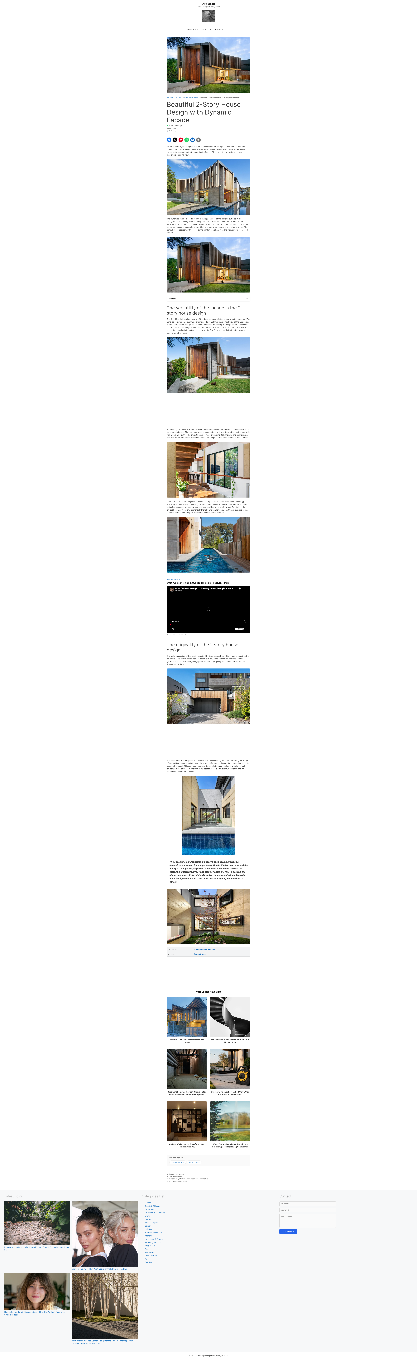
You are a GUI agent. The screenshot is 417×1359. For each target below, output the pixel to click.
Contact (225, 1356)
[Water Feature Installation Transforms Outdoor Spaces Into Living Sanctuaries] (230, 1121)
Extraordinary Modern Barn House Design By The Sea (188, 1179)
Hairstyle (148, 1229)
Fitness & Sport (151, 1222)
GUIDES (206, 30)
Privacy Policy (215, 1356)
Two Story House (194, 1162)
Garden (148, 1226)
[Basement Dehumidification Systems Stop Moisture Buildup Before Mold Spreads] (187, 1069)
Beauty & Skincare (153, 1206)
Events (148, 1216)
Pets (147, 1249)
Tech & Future (151, 1256)
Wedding (148, 1262)
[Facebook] (169, 140)
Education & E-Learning (155, 1213)
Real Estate (150, 1252)
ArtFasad (208, 3)
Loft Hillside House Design (178, 1181)
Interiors (148, 1236)
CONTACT (219, 30)
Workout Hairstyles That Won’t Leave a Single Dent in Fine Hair (99, 1269)
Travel (147, 1259)
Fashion (148, 1219)
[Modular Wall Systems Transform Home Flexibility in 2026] (187, 1121)
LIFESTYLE (191, 30)
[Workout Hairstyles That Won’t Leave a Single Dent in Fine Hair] (105, 1234)
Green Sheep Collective (204, 949)
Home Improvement (191, 98)
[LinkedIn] (192, 140)
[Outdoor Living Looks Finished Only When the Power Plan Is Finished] (230, 1069)
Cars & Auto (150, 1209)
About (206, 1356)
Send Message (288, 1231)
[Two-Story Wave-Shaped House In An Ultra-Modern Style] (230, 1017)
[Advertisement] (208, 411)
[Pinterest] (181, 140)
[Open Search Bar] (228, 29)
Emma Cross (200, 954)
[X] (175, 140)
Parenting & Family (153, 1242)
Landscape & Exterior (154, 1239)
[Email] (198, 140)
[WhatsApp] (186, 140)
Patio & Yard (150, 1246)
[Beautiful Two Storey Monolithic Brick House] (187, 1017)
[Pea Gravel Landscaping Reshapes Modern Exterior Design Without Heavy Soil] (37, 1223)
